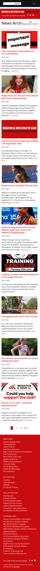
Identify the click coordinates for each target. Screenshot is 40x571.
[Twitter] (30, 15)
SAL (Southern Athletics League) (15, 521)
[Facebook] (28, 15)
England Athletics (10, 531)
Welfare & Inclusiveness (12, 461)
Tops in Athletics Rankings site (15, 553)
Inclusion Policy (9, 464)
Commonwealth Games (12, 501)
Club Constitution (10, 454)
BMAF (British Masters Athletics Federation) (20, 529)
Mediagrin (17, 567)
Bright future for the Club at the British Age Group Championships (20, 97)
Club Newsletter (9, 444)
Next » (26, 428)
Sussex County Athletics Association (17, 519)
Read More (15, 71)
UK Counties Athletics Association (16, 536)
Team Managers (9, 482)
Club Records (8, 496)
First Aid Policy (8, 471)
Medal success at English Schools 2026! (20, 185)
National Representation (12, 506)
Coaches (6, 480)
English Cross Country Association (16, 544)
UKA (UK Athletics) (10, 534)
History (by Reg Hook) (11, 442)
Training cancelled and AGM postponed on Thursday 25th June (20, 275)
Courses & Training (10, 487)
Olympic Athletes (9, 498)
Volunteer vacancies (11, 449)
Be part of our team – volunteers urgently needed (17, 404)
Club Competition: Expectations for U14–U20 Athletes (18, 52)
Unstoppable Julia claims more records (20, 316)
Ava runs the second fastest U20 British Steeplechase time (20, 359)
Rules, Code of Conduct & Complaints (17, 452)
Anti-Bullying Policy (10, 466)
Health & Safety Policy (11, 469)
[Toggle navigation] (34, 4)
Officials (6, 485)
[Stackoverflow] (33, 15)
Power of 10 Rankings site (13, 551)
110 (21, 428)
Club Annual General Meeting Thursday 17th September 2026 (20, 142)
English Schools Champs (12, 503)
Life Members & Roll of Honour (15, 510)
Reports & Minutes (10, 459)
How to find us (8, 447)
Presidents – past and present (14, 508)
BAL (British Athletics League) (14, 524)
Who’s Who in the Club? (12, 457)
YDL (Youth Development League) (16, 526)
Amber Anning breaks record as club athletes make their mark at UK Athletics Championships (19, 230)
